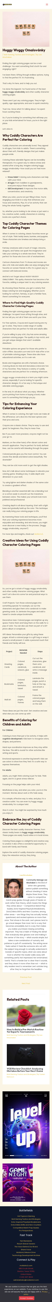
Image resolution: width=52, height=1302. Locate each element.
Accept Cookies (26, 1298)
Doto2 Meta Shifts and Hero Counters (26, 1225)
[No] (49, 1292)
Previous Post (26, 977)
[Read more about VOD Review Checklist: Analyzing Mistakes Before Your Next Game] (26, 1055)
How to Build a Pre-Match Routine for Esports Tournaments (25, 1030)
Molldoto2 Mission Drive (26, 1252)
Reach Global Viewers (26, 1244)
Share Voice (26, 1250)
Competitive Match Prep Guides (26, 1228)
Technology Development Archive (26, 1255)
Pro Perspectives (26, 1230)
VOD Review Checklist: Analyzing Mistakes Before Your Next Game (25, 1069)
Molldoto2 (38, 534)
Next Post (26, 983)
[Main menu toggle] (47, 4)
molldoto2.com (26, 1265)
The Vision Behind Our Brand (26, 1247)
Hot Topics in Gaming (26, 1216)
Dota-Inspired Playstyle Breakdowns (26, 1222)
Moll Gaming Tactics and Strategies (19, 54)
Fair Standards (26, 1241)
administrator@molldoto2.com (26, 1280)
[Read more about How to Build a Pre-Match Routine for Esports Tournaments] (26, 1015)
